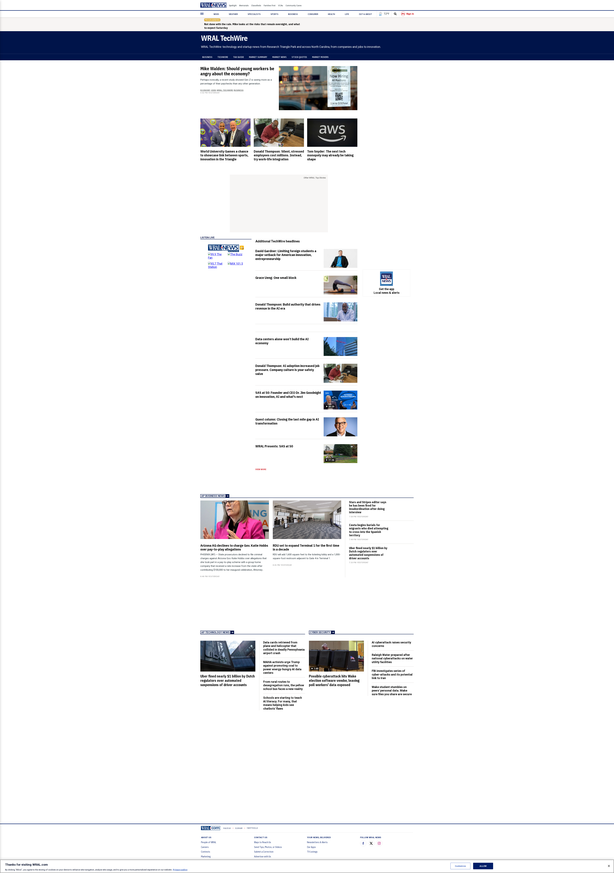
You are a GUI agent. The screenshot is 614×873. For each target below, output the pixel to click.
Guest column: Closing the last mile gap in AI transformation (287, 421)
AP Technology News (215, 632)
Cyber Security (320, 632)
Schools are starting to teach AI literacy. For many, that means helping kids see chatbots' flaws (282, 703)
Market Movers (320, 57)
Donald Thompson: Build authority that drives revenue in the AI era (287, 306)
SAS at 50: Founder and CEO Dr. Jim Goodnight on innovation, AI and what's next (288, 394)
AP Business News (213, 496)
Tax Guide (238, 57)
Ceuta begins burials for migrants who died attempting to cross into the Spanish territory (368, 530)
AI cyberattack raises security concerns (391, 644)
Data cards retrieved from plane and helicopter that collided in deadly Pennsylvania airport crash (284, 648)
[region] (307, 866)
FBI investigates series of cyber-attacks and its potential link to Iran (392, 674)
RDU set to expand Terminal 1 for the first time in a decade (306, 547)
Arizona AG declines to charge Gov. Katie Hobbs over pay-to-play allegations (234, 547)
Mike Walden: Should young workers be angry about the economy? (237, 71)
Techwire (222, 57)
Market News (279, 57)
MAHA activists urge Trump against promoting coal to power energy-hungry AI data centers (282, 667)
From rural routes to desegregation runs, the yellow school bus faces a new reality (283, 685)
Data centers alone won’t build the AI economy (282, 341)
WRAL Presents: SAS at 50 (274, 446)
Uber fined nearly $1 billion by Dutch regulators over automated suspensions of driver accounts (368, 553)
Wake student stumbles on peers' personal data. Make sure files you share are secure (392, 690)
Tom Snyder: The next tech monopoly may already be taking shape (330, 155)
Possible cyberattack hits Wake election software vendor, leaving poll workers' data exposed (334, 680)
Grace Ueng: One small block (275, 277)
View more (260, 469)
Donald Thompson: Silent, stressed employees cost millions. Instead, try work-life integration (279, 155)
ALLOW (483, 866)
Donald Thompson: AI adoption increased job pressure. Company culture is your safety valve (287, 369)
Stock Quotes (299, 57)
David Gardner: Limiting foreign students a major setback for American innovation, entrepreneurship (285, 255)
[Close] (608, 865)
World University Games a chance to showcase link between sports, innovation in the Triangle (224, 155)
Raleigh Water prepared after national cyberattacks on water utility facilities (392, 658)
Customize (460, 866)
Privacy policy (180, 870)
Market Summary (258, 57)
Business (207, 57)
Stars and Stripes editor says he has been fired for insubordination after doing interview (367, 507)
